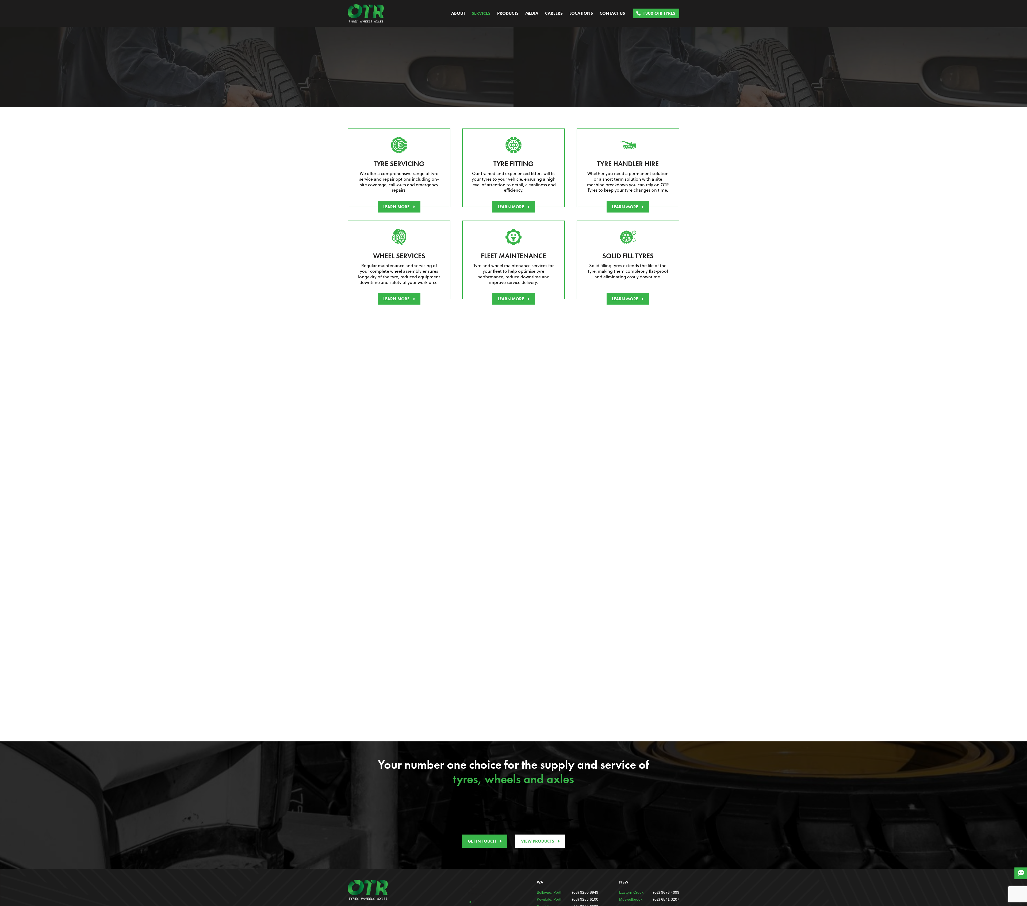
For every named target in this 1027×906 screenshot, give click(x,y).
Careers (554, 13)
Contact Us (612, 13)
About (458, 13)
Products (508, 13)
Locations (581, 13)
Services (481, 13)
